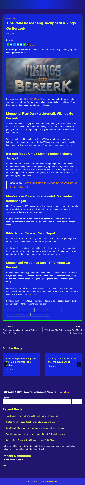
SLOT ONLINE (11, 19)
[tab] (38, 378)
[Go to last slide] (6, 364)
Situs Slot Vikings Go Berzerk (18, 314)
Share (32, 45)
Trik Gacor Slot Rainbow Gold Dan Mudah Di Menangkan (63, 329)
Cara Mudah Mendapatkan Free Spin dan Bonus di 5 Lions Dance (35, 428)
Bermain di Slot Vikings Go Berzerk (20, 310)
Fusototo (19, 446)
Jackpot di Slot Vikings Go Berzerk (48, 310)
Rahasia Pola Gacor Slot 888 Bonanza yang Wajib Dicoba (31, 440)
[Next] (79, 364)
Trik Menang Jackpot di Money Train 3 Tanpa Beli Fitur (20, 329)
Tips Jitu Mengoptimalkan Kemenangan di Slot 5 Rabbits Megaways (36, 434)
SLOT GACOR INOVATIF (40, 314)
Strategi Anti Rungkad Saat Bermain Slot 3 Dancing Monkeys (33, 422)
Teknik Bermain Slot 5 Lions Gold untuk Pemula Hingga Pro (32, 416)
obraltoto (32, 294)
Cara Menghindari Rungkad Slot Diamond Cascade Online (21, 361)
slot (4, 466)
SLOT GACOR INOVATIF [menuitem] (31, 99)
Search (6, 398)
